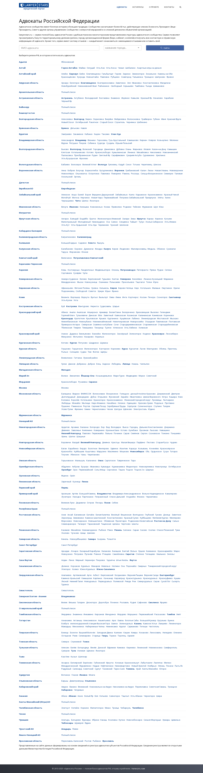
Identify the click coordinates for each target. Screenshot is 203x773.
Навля (84, 128)
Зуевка (94, 288)
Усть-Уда (92, 225)
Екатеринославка (105, 83)
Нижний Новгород (71, 433)
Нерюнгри (90, 560)
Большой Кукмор (148, 620)
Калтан (115, 279)
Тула (73, 650)
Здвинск (114, 448)
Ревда (128, 581)
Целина (116, 524)
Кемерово (125, 279)
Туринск (65, 584)
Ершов (142, 551)
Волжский (87, 149)
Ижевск (83, 675)
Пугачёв (88, 554)
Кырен (97, 134)
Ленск (71, 560)
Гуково (158, 514)
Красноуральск (150, 578)
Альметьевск (104, 620)
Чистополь (154, 626)
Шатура (118, 409)
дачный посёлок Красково (143, 393)
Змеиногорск (138, 73)
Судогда (101, 143)
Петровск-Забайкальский (131, 197)
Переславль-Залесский (72, 741)
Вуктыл (94, 297)
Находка (77, 496)
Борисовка (98, 119)
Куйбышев (79, 451)
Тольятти (111, 539)
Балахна (84, 427)
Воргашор (75, 297)
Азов (63, 514)
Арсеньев (66, 493)
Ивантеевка (136, 396)
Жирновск (137, 149)
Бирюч (89, 119)
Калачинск (91, 460)
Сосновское (154, 433)
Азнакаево (66, 620)
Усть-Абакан (136, 696)
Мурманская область (30, 415)
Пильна (108, 433)
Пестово (151, 442)
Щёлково (127, 409)
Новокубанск (85, 321)
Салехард (77, 668)
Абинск (64, 312)
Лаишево (162, 623)
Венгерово (104, 448)
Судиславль (105, 306)
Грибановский (132, 170)
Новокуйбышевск (78, 539)
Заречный (66, 481)
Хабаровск (67, 690)
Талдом (166, 406)
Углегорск (66, 569)
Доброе (91, 364)
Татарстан (24, 620)
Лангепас (158, 662)
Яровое (170, 77)
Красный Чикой (171, 194)
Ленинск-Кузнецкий (153, 279)
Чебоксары (67, 723)
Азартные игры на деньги (149, 68)
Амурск (64, 686)
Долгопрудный (68, 396)
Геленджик (165, 312)
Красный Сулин (131, 517)
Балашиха (66, 393)
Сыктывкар (175, 297)
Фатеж (96, 351)
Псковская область (29, 502)
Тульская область (28, 647)
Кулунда (81, 77)
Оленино (177, 632)
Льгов (142, 348)
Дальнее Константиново (151, 427)
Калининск (151, 551)
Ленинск (131, 152)
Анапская (81, 312)
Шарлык (150, 469)
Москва (23, 387)
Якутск (133, 560)
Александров (67, 140)
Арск (114, 620)
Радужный (66, 668)
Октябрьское (174, 466)
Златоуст (65, 707)
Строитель (120, 122)
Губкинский (99, 662)
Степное (140, 554)
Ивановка (136, 83)
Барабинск (73, 448)
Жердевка (66, 614)
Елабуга (65, 623)
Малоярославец (138, 248)
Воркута (85, 297)
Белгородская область (31, 119)
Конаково (143, 632)
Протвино (169, 403)
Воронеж (119, 170)
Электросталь (140, 409)
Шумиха (104, 342)
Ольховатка (81, 173)
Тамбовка (139, 86)
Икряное (125, 98)
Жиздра (98, 248)
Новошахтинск (95, 521)
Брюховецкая (142, 312)
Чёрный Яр (66, 101)
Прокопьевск (128, 282)
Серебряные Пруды (116, 406)
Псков (107, 502)
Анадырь (66, 729)
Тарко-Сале (119, 668)
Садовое (82, 243)
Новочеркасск (80, 521)
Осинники (103, 282)
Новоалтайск (92, 77)
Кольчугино (162, 140)
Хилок (168, 197)
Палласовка (67, 155)
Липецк (126, 364)
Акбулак (76, 466)
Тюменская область (29, 662)
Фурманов (147, 206)
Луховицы (157, 400)
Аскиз (80, 696)
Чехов (110, 409)
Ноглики (116, 566)
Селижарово (85, 635)
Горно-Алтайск (69, 68)
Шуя (156, 206)
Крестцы (115, 442)
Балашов (116, 551)
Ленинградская (148, 318)
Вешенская (126, 514)
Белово (83, 279)
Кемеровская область (30, 279)
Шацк (83, 533)
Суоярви (77, 273)
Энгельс (171, 554)
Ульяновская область (30, 680)
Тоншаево (176, 433)
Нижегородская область (32, 427)
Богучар (80, 170)
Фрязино (79, 409)
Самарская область (29, 539)
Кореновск (169, 315)
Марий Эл (24, 375)
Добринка (81, 364)
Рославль (124, 602)
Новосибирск (137, 451)
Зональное (151, 73)
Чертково (125, 524)
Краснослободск (103, 152)
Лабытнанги (146, 662)
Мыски (80, 282)
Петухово (83, 342)
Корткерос (133, 297)
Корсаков (75, 566)
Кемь (63, 270)
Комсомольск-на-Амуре (101, 686)
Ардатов (65, 427)
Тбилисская (66, 327)
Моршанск (132, 614)
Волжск (64, 375)
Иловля (147, 149)
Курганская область (29, 342)
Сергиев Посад (99, 406)
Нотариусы (138, 7)
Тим (89, 351)
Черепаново (94, 454)
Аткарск (74, 551)
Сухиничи (171, 248)
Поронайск (131, 566)
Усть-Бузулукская (69, 158)
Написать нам (138, 768)
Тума (177, 530)
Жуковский (114, 396)
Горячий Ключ (68, 315)
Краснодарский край (30, 312)
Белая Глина (115, 312)
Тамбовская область (30, 614)
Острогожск (93, 173)
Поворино (116, 173)
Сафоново (142, 602)
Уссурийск (131, 496)
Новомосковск (156, 647)
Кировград (119, 578)
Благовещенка (93, 73)
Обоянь (162, 348)
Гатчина (78, 357)
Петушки (73, 143)
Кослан (143, 297)
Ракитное (93, 122)
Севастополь (26, 590)
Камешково (133, 140)
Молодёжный (84, 221)
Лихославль (155, 632)
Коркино (85, 707)
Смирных (142, 566)
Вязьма (72, 602)
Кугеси (122, 720)
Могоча (75, 197)
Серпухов (131, 406)
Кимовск (121, 647)
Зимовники (78, 517)
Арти (89, 575)
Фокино (140, 496)
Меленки (174, 140)
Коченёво (154, 448)
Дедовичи (81, 502)
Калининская (145, 315)
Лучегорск (66, 496)
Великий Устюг (89, 164)
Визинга (65, 297)
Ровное (97, 554)
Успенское (118, 327)
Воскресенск (112, 393)
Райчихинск (103, 86)
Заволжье (76, 430)
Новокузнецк (91, 282)
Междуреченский (69, 665)
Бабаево (65, 164)
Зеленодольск (126, 623)
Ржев (75, 635)
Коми (22, 297)
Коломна (65, 400)
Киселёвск (137, 279)
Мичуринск (110, 614)
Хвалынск (161, 554)
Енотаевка (104, 98)
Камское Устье (150, 623)
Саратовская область (30, 551)
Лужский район (90, 357)
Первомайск (98, 433)
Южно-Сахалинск (106, 569)
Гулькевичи (81, 315)
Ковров (152, 140)
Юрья (107, 291)
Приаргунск (150, 197)
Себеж (115, 502)
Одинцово (132, 403)
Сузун (166, 451)
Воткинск (65, 675)
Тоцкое (129, 469)
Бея (96, 696)
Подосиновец (67, 291)
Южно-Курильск (87, 569)
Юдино (151, 409)
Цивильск (175, 720)
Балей (81, 194)
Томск (86, 641)
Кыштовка (90, 451)
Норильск (99, 336)
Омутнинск (167, 288)
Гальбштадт (107, 73)
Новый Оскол (67, 122)
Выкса (125, 427)
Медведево (131, 375)
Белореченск (128, 312)
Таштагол (140, 282)
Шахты (135, 524)
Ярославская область (30, 741)
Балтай (125, 551)
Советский (151, 375)
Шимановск (158, 86)
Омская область (27, 460)
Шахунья (81, 436)
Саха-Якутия (25, 560)
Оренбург (66, 469)
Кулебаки (133, 430)
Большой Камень (87, 493)
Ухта (76, 300)
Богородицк (83, 647)
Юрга (155, 282)
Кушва (177, 578)
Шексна (157, 164)
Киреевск (131, 647)
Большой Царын (69, 243)
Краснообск (67, 451)
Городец (134, 427)
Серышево (128, 86)
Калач (143, 170)
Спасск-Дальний (117, 496)
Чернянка (131, 122)
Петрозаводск (128, 270)
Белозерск (76, 164)
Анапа (72, 312)
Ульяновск (90, 680)
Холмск (75, 569)
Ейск (100, 315)
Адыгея (23, 62)
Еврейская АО (26, 188)
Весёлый (115, 514)
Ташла (122, 469)
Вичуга (64, 206)
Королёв (75, 400)
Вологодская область (30, 164)
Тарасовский (94, 524)
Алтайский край (27, 73)
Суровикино (148, 155)
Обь (148, 451)
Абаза (64, 696)
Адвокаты (122, 7)
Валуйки (109, 119)
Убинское (75, 454)
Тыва (21, 656)
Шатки (72, 436)
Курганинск (113, 318)
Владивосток (104, 493)
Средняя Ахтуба (133, 155)
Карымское (141, 194)
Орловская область (29, 475)
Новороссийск (137, 321)
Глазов (75, 675)
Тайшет (133, 221)
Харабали (169, 98)
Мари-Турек (119, 375)
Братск (93, 218)
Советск (92, 291)
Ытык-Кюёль (122, 560)
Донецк (166, 514)
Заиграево (66, 134)
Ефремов (111, 647)
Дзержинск (169, 427)
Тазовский (107, 668)
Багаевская (79, 514)
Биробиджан (68, 188)
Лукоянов (143, 430)
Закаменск (78, 134)
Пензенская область (29, 481)
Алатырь (65, 720)
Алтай (22, 68)
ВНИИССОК (86, 393)
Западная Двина (105, 632)
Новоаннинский (170, 152)
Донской (102, 647)
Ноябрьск (152, 665)
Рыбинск (97, 741)
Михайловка (143, 152)
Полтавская (174, 321)
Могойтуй (66, 197)
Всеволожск (67, 357)
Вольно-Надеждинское (153, 493)
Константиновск (115, 517)
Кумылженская (119, 152)
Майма (82, 68)
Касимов (65, 530)
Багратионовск (68, 237)
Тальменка (138, 77)
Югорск (162, 668)
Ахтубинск (79, 98)
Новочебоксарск (134, 720)
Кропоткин (79, 318)
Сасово (143, 530)
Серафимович (118, 155)
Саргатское (110, 460)
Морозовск (66, 521)
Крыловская (92, 318)
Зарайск (125, 396)
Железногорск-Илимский (109, 218)
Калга (131, 194)
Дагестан (24, 182)
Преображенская (82, 155)
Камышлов (87, 578)
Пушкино (65, 406)
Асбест (96, 575)
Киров (115, 248)
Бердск (83, 448)
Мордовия (24, 381)
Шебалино (130, 68)
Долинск (65, 566)
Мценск (65, 475)
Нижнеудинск (98, 221)
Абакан (72, 696)
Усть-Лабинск (130, 327)
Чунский (114, 225)
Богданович (120, 575)
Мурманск (66, 415)
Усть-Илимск (170, 221)
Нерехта (95, 306)
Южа (161, 206)
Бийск (82, 73)
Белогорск (75, 83)
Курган (73, 342)
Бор (103, 427)
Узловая (81, 650)
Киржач (143, 140)
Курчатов (133, 348)
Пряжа (153, 270)
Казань (138, 623)
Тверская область (28, 632)
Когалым (119, 662)
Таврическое (123, 460)
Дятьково (75, 128)
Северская (87, 324)
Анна (63, 170)
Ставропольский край (30, 608)
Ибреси (95, 720)
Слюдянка (124, 221)
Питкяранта (142, 270)
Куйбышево (145, 517)
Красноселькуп (132, 662)
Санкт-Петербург (28, 545)
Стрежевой (76, 641)
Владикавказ (68, 596)
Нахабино (111, 403)
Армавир (103, 312)
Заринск (127, 73)
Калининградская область (33, 237)
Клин (180, 396)
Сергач (144, 433)
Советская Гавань (157, 686)
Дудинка (74, 333)
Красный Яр (146, 98)
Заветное (176, 514)
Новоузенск (67, 554)
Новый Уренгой (139, 665)
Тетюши (143, 626)
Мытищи (86, 403)
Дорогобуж (103, 602)
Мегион (167, 662)
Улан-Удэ (116, 134)
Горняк (118, 73)
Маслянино (113, 451)
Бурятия (23, 134)
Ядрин (88, 723)
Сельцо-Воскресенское (152, 173)
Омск (100, 460)
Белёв (73, 647)
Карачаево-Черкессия (30, 264)
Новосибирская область (32, 448)
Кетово (64, 342)
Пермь (64, 487)
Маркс (177, 551)
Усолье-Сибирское (154, 221)
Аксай (70, 514)
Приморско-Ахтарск (70, 324)
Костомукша (74, 270)
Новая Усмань (161, 170)
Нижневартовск (122, 665)
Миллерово (175, 517)
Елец (98, 364)
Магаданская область (30, 369)
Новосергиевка (146, 466)
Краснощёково (68, 77)
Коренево (115, 348)
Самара (92, 539)
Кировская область (29, 288)
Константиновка (151, 83)
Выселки (155, 312)
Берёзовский (94, 279)
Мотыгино (78, 336)
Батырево (76, 720)
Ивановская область (30, 206)
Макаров (95, 566)
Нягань (161, 665)
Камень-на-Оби (165, 73)
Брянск (65, 128)
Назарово (89, 336)
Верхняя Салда (151, 575)
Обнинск (161, 248)
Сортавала (66, 273)
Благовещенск (88, 83)
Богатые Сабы (132, 620)
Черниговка (151, 496)
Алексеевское (90, 620)
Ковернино (99, 430)
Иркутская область (29, 218)
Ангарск (65, 218)
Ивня (163, 119)
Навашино (165, 430)
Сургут (98, 668)
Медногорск (132, 466)
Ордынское (156, 451)
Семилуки (168, 173)
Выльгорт (103, 297)
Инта (124, 297)
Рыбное (102, 530)
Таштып (125, 696)
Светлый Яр (104, 155)
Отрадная (150, 321)
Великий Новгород (91, 442)
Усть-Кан (100, 68)
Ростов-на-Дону (162, 521)
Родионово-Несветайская (140, 521)
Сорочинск (112, 469)
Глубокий (149, 514)
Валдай (75, 442)
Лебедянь (116, 364)
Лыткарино (168, 400)
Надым (96, 665)
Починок (114, 602)
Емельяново (85, 333)
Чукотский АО (26, 729)
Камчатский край (28, 258)
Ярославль (108, 741)
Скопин (151, 530)
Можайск (76, 403)
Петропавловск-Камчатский (88, 258)
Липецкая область (28, 364)
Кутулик (168, 218)
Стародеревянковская (130, 324)
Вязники (92, 140)
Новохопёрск (67, 173)
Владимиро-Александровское (127, 493)
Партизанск (87, 496)
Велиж (64, 602)
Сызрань (101, 539)
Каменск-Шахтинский (95, 517)
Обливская (109, 521)
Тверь (105, 635)
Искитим (124, 448)
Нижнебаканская (69, 321)
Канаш (103, 720)
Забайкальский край (30, 194)
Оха (123, 566)
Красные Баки (112, 430)
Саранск (93, 381)
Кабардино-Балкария (30, 231)
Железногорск (109, 333)
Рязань (118, 530)
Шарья (116, 306)
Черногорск (149, 696)
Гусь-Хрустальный (117, 140)
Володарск (116, 427)
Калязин (118, 632)
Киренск (159, 218)
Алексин (65, 647)
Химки (87, 409)
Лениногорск (175, 623)
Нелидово (167, 632)
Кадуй (121, 164)
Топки (149, 282)
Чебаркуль (125, 707)
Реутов (86, 406)
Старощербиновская (168, 324)
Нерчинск (85, 197)
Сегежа (168, 270)
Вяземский (83, 686)
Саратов (130, 554)
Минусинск (66, 336)
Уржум (101, 291)
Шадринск (94, 342)
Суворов (65, 650)
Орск (75, 469)
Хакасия (23, 696)
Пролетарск (121, 521)
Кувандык (105, 466)
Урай (138, 668)
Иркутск (141, 218)
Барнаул (73, 73)
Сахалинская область (30, 566)
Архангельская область (31, 92)
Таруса (64, 252)
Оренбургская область (31, 466)
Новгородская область (31, 442)
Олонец (115, 270)
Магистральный (69, 221)
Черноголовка (99, 409)
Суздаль (110, 143)
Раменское (76, 406)
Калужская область (29, 248)
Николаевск (155, 152)
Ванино (73, 686)
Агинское (65, 194)
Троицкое (149, 77)
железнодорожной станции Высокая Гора (90, 623)
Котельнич (145, 288)
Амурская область (28, 83)
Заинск (114, 623)
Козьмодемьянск (104, 375)
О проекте (154, 7)
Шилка (85, 200)
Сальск (176, 521)
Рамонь (126, 173)
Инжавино (88, 614)
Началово (158, 98)
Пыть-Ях (179, 665)
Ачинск (64, 333)
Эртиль (77, 176)
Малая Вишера (128, 442)
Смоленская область (30, 602)
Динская (93, 315)
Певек (75, 729)
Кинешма (84, 206)
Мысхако (174, 318)
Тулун (141, 221)
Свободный (116, 86)
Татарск (174, 451)
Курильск (85, 566)
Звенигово (75, 375)
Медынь (151, 248)
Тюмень (130, 668)
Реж (134, 581)
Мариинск (168, 279)
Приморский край (28, 493)
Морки (142, 375)
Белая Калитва (103, 514)
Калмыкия (24, 243)
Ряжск (110, 530)
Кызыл (74, 656)
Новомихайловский (102, 321)
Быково (65, 149)
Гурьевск (106, 279)
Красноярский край (29, 333)
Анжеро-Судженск (69, 279)
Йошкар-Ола (87, 375)
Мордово (121, 614)
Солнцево (74, 351)
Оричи (176, 288)
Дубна (93, 396)
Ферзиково (74, 252)
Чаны (83, 454)
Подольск (158, 403)
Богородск (95, 427)
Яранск (115, 291)
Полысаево (115, 282)
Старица (96, 635)
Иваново (73, 206)
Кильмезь (104, 288)
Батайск (90, 514)
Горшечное (77, 348)
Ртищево (106, 554)
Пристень (172, 348)
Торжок (112, 635)
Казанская (132, 315)
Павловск (104, 77)
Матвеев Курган (160, 517)
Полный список (68, 92)
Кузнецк (77, 481)
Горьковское (67, 460)
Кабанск (89, 134)
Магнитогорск (97, 707)
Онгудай (91, 68)
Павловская (161, 321)
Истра (165, 396)
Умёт (178, 614)
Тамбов (171, 614)
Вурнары (86, 720)
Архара (64, 83)
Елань (128, 149)
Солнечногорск (145, 406)
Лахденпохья (87, 270)
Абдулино (66, 466)
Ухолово (65, 533)
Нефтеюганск (107, 665)
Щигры (104, 351)
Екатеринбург (167, 575)
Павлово (86, 433)
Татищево (150, 554)
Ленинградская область (31, 357)
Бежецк (65, 632)
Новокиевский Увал (87, 86)
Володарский (91, 98)
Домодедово (83, 396)
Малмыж (156, 288)
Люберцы (66, 403)
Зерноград (66, 517)
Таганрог (82, 524)
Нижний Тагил (76, 581)
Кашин (126, 632)
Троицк (115, 707)
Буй (63, 306)
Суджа (83, 351)
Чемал (121, 68)
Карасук (133, 448)
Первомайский (111, 197)
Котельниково (78, 152)
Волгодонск (138, 514)
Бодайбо (84, 218)
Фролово (83, 158)
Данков (71, 364)
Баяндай (74, 218)
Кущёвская (125, 318)
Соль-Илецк (100, 469)
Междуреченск (68, 282)
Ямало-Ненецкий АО (29, 735)
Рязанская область (29, 530)
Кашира (173, 396)
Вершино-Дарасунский (103, 194)
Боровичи (66, 442)
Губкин (156, 119)
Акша (74, 194)
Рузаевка (82, 381)
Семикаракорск (68, 524)
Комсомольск (96, 206)
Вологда (102, 164)
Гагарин (81, 602)
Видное (76, 393)
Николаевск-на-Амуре (123, 686)
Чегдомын (79, 690)
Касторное (104, 348)
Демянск (106, 442)
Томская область (28, 641)
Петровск (78, 554)
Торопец (122, 635)
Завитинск (121, 83)
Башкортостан (27, 113)
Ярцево (163, 602)
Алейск (64, 73)
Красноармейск (165, 551)
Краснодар (67, 318)
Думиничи (88, 248)
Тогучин (65, 454)
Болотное (92, 448)
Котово (90, 152)
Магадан (65, 369)
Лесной (64, 581)
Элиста (92, 243)
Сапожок (127, 530)
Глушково (66, 348)
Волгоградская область (31, 149)
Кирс (136, 288)
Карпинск (97, 578)
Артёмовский (79, 575)
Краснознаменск (115, 400)
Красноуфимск (166, 578)
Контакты (169, 7)
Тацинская (106, 524)
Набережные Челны (95, 626)
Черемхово (103, 225)
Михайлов (76, 530)
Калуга (107, 248)
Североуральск (144, 581)
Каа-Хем (65, 656)
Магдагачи (165, 83)
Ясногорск (94, 200)
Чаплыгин (144, 364)
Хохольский (67, 176)
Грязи (64, 364)
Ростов (88, 741)
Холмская (143, 327)
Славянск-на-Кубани (102, 324)
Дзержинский (163, 393)
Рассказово (159, 614)
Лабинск (136, 318)
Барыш (64, 680)
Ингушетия (25, 212)
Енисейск (96, 333)
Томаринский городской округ (162, 566)
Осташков (66, 635)
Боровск (78, 248)
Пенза (85, 481)
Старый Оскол (106, 122)
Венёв (93, 647)
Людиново (124, 248)
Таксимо (106, 134)
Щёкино (90, 650)
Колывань (143, 448)
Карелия (23, 270)
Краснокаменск (155, 194)
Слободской (81, 291)
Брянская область (28, 128)
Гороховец (102, 140)
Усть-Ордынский (79, 225)
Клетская (65, 152)
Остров (90, 502)
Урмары (166, 720)
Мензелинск (78, 626)
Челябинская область (30, 707)
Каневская (157, 315)
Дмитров (175, 393)
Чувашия (23, 720)
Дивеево (65, 430)
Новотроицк (161, 466)
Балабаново (67, 248)
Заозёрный (122, 333)
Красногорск (100, 400)
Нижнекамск (112, 626)
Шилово (91, 533)
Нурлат (122, 626)
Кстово (124, 430)
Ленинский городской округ (137, 400)
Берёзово (87, 662)
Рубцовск (115, 77)
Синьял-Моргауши (152, 720)
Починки (118, 433)
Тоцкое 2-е (139, 469)
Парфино (141, 442)
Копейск (75, 707)
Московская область (30, 393)
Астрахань (67, 98)
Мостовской (163, 318)
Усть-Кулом (66, 300)
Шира (159, 696)
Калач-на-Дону (159, 149)
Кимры (134, 632)
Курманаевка (118, 466)
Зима (133, 218)
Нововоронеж (176, 170)
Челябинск (138, 707)
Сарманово (133, 626)
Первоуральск (105, 581)
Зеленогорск (135, 333)
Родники (127, 206)
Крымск (102, 318)
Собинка (92, 143)
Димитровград (77, 680)
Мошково (124, 451)
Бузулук (85, 466)
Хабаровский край (28, 686)
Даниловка (109, 149)
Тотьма (136, 164)
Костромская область (30, 306)
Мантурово (83, 306)
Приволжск (116, 206)
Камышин (172, 149)
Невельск (105, 566)
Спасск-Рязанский (165, 530)
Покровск (100, 560)
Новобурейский (68, 86)
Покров (82, 143)
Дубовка (120, 149)
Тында (149, 86)
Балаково (106, 551)
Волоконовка (133, 119)
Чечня (22, 714)
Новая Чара (97, 197)
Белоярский (76, 662)
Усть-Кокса (111, 68)
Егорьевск (102, 396)
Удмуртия (24, 675)
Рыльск (64, 351)
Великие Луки (67, 502)
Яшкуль (100, 243)
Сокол (128, 164)
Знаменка (77, 614)
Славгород (126, 77)
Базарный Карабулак (90, 551)
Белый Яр (88, 696)
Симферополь (170, 647)
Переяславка (141, 686)
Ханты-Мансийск (150, 668)
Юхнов (85, 252)
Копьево (104, 696)
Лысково (154, 430)
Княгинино (87, 430)
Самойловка (118, 554)
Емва (112, 297)
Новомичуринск (89, 530)
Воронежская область (31, 170)
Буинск (171, 620)
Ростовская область (29, 514)
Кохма (107, 206)
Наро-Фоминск (99, 403)
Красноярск (158, 333)
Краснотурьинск (134, 578)
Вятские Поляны (82, 288)
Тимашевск (87, 327)
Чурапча (111, 560)
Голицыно (124, 393)
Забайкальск (121, 194)
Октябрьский (81, 122)
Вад (108, 427)
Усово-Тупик (67, 409)
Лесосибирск (172, 333)
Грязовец (112, 164)
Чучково (75, 533)
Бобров (71, 170)
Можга (92, 675)
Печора (151, 297)
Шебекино (142, 122)
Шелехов (124, 225)
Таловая (178, 173)
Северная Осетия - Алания (32, 596)
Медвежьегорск (102, 270)
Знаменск (115, 98)
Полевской (118, 581)
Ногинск (121, 403)
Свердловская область (31, 575)
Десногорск (91, 602)
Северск (65, 641)
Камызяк (135, 98)
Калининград (84, 237)
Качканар (108, 578)
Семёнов (135, 433)
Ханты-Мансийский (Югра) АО (34, 702)
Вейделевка (120, 119)
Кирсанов (99, 614)
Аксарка (65, 662)
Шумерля (79, 723)
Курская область (28, 348)
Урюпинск (160, 155)
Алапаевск (66, 575)
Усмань (135, 364)
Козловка (112, 720)
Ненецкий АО (26, 421)
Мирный (80, 560)
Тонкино (165, 433)
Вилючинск (66, 258)
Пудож (160, 270)
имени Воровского (152, 396)
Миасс (108, 707)
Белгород (79, 119)
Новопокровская (121, 321)
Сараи (136, 530)
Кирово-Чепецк (125, 288)
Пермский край (27, 487)
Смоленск (153, 602)
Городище (98, 149)
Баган (64, 448)
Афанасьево (67, 288)
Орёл (72, 475)
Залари (125, 218)
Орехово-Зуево (145, 403)
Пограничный (101, 496)
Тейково (137, 206)
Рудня (94, 155)
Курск (125, 348)
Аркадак (65, 551)
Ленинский (142, 647)
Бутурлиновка (106, 170)
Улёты (161, 197)
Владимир (80, 140)
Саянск (114, 221)
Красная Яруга (174, 119)
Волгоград (75, 149)
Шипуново (160, 77)
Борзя (88, 194)
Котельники (86, 400)
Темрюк (77, 327)
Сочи (116, 324)
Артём (75, 493)
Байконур (24, 107)
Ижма (118, 297)
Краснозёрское (167, 448)
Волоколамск (99, 393)
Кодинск (147, 333)
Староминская (150, 324)
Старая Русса (162, 442)
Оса (108, 221)
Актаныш (77, 620)
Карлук (150, 218)
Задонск (106, 364)
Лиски (150, 170)
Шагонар (82, 656)
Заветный (108, 315)
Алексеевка (67, 119)
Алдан (64, 560)
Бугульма (162, 620)
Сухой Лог (165, 581)
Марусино (101, 451)
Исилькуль (80, 460)
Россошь (135, 173)
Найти (166, 48)
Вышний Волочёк (87, 632)
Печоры (99, 502)
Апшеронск (92, 312)
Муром (64, 143)
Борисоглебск (91, 170)
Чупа (85, 273)
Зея (129, 83)
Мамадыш (66, 626)
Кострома (71, 306)
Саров (126, 433)
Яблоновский (67, 62)
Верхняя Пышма (135, 575)
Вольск (133, 551)
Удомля (130, 635)
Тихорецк (99, 327)
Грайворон (146, 119)
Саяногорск (114, 696)
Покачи (169, 665)
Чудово (173, 442)
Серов (156, 581)
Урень (64, 436)
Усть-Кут (65, 225)
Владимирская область (31, 140)
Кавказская (120, 315)
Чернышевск (67, 200)
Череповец (146, 164)
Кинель (64, 539)
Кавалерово (171, 493)
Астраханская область (31, 98)
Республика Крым (28, 508)
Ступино (158, 406)
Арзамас (75, 427)
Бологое (74, 632)
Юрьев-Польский (124, 143)
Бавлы (121, 620)
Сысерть (176, 581)
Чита (78, 200)
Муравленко (85, 665)
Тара (133, 460)
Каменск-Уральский (70, 578)
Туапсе (108, 327)
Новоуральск (90, 581)
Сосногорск (162, 297)
